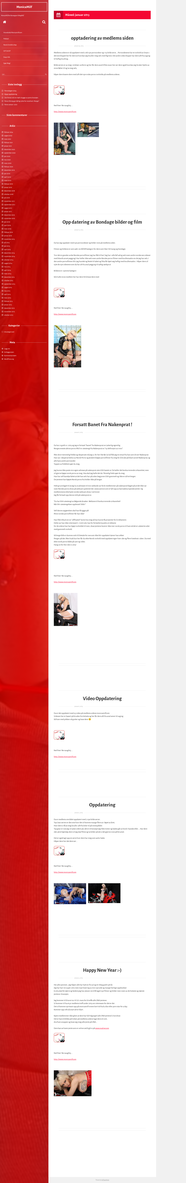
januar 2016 (8, 236)
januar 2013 (8, 305)
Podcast (6, 39)
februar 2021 (8, 142)
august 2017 (8, 208)
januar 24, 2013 (78, 46)
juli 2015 (7, 242)
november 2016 (9, 218)
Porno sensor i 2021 (10, 104)
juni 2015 (7, 246)
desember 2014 (9, 253)
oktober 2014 (8, 260)
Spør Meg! (6, 63)
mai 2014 (7, 267)
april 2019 (7, 177)
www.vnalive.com (102, 1028)
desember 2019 (9, 170)
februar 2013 (8, 301)
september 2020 (10, 153)
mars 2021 (7, 139)
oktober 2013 (8, 280)
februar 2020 (8, 167)
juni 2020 (7, 156)
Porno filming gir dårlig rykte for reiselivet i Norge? (21, 101)
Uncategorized (9, 332)
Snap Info (6, 57)
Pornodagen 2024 (10, 91)
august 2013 (8, 287)
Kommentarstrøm (10, 355)
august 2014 (8, 263)
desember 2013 (9, 277)
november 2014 (9, 256)
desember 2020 (9, 149)
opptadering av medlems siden (102, 38)
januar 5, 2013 (78, 812)
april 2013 (7, 294)
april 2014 (7, 270)
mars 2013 (7, 298)
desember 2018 (9, 191)
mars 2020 (7, 163)
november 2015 (9, 239)
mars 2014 (7, 274)
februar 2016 (8, 232)
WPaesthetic (105, 1180)
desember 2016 (9, 215)
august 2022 (8, 136)
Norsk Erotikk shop (10, 45)
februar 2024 (8, 132)
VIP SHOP (7, 51)
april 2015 (7, 249)
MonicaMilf (24, 7)
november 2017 (9, 201)
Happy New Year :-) (102, 970)
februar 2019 (8, 184)
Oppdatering (102, 805)
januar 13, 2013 (78, 230)
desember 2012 (9, 308)
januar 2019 (8, 187)
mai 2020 (7, 160)
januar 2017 (8, 211)
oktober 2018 (8, 194)
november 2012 (9, 311)
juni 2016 (7, 222)
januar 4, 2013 (78, 978)
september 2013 (9, 284)
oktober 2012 (8, 315)
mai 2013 (7, 291)
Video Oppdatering (102, 698)
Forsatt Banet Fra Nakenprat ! (102, 424)
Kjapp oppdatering (10, 94)
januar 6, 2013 (78, 432)
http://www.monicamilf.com (65, 112)
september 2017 (9, 205)
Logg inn (7, 349)
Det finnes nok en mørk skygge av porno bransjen (21, 98)
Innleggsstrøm (9, 352)
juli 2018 (7, 198)
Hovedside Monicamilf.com (12, 32)
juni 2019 (7, 173)
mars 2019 (7, 180)
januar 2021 (8, 146)
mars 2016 (7, 229)
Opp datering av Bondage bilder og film (102, 222)
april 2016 (7, 225)
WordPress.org (9, 359)
